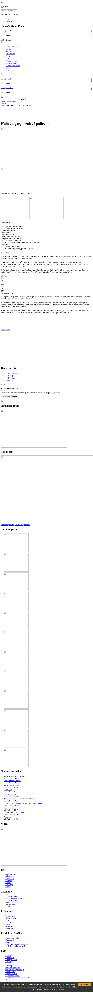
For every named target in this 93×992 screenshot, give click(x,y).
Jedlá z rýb (10, 376)
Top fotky (8, 962)
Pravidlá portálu (11, 974)
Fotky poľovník (11, 960)
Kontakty (8, 966)
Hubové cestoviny (10, 808)
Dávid (5, 276)
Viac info (61, 989)
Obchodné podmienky (13, 968)
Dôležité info (10, 904)
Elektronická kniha (13, 66)
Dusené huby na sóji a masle (14, 812)
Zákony (9, 58)
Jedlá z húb (10, 380)
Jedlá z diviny (11, 378)
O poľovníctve (10, 875)
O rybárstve (9, 877)
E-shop (8, 942)
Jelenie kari (8, 790)
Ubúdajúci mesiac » (7, 31)
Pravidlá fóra (10, 972)
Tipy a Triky (9, 879)
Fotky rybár (9, 958)
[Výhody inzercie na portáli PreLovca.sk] (2, 401)
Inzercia (9, 68)
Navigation (7, 40)
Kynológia (9, 885)
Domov (3, 105)
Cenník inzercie (11, 980)
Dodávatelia (10, 54)
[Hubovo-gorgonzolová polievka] (46, 219)
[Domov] (2, 2)
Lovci (8, 56)
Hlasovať (4, 289)
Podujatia (8, 881)
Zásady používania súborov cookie (17, 978)
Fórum (7, 924)
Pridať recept (5, 330)
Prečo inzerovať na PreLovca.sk (16, 944)
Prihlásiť (9, 21)
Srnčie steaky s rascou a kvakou (15, 776)
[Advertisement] (19, 113)
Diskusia (8, 926)
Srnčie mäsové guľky (11, 785)
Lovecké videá (11, 63)
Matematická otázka (9, 388)
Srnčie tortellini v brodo (12, 781)
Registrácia (10, 19)
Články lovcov (11, 61)
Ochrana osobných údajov (14, 970)
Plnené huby (8, 817)
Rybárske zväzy (11, 896)
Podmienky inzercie (12, 976)
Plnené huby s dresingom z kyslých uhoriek (19, 799)
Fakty (8, 70)
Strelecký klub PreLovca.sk (15, 946)
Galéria (9, 51)
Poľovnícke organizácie (13, 898)
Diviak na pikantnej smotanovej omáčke (15, 525)
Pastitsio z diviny (10, 794)
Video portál (9, 940)
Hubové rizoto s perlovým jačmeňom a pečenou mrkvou (24, 803)
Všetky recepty (11, 373)
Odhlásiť (4, 103)
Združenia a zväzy (13, 46)
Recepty (9, 49)
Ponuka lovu (10, 928)
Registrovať (5, 101)
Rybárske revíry (11, 900)
